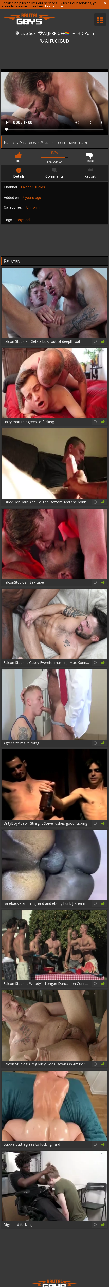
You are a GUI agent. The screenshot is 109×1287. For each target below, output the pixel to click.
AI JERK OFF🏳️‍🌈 (56, 33)
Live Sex (27, 33)
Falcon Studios (33, 187)
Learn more (54, 6)
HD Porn (85, 33)
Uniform (33, 207)
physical (23, 220)
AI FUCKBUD (56, 41)
